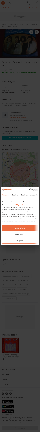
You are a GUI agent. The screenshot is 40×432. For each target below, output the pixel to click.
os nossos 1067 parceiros (16, 205)
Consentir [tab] (5, 195)
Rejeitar (20, 241)
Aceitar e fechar (20, 228)
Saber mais (19, 234)
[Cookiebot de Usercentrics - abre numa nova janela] (29, 189)
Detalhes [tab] (15, 195)
